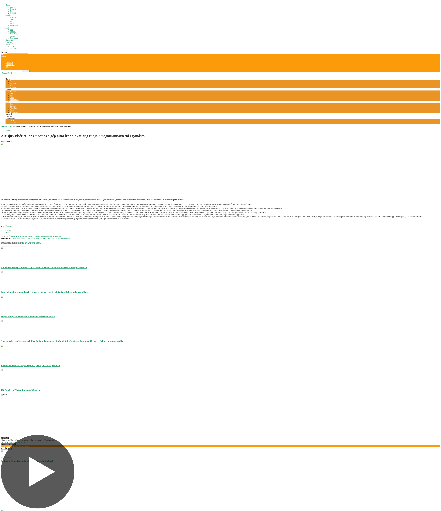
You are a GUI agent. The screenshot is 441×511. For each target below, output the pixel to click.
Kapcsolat (9, 63)
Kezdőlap (4, 126)
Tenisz (12, 36)
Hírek (8, 5)
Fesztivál (13, 17)
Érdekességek (11, 44)
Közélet (13, 9)
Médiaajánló (10, 65)
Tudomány (14, 48)
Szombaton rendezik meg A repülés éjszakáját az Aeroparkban (30, 365)
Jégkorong (14, 38)
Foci (11, 30)
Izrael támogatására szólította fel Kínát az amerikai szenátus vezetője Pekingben (41, 238)
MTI (10, 226)
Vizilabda (13, 34)
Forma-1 (13, 32)
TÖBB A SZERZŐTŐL (31, 243)
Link (2, 510)
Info (7, 67)
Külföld (13, 13)
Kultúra (8, 15)
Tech (12, 46)
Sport (7, 28)
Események (14, 26)
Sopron (12, 7)
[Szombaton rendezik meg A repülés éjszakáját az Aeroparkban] (13, 361)
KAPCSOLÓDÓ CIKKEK (11, 243)
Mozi (12, 19)
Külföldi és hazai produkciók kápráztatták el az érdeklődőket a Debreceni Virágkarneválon (44, 267)
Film (11, 21)
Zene (12, 23)
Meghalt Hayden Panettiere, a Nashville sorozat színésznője (28, 316)
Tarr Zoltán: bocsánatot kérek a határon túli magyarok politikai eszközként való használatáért (45, 292)
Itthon (12, 11)
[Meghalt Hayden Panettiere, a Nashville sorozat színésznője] (13, 312)
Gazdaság (9, 40)
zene (7, 232)
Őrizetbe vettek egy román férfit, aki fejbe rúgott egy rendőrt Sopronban (35, 236)
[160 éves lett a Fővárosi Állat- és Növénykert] (13, 386)
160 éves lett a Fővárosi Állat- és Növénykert (21, 390)
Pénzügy (9, 42)
